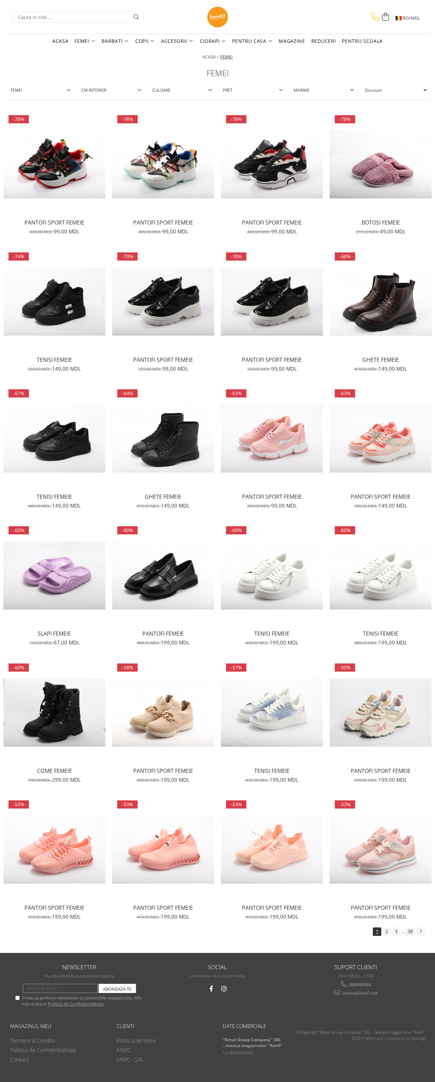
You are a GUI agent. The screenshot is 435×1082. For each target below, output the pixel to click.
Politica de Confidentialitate (76, 1004)
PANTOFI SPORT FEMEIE (54, 222)
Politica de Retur (136, 1040)
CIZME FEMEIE (54, 771)
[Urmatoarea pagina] (420, 931)
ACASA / (211, 57)
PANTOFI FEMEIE (163, 633)
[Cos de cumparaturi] (385, 17)
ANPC (123, 1050)
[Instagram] (224, 989)
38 (410, 931)
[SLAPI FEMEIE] (54, 575)
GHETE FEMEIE (380, 359)
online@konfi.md (360, 993)
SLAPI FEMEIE (54, 633)
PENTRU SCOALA (362, 41)
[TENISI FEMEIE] (54, 302)
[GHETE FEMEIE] (381, 302)
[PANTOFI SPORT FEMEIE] (54, 164)
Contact (19, 1059)
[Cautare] (136, 17)
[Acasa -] (217, 17)
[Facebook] (211, 989)
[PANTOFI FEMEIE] (163, 575)
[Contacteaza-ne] (375, 17)
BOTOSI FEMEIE (381, 222)
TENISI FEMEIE (54, 359)
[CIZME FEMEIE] (54, 713)
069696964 (359, 984)
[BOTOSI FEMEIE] (381, 164)
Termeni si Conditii (32, 1040)
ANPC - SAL (130, 1059)
